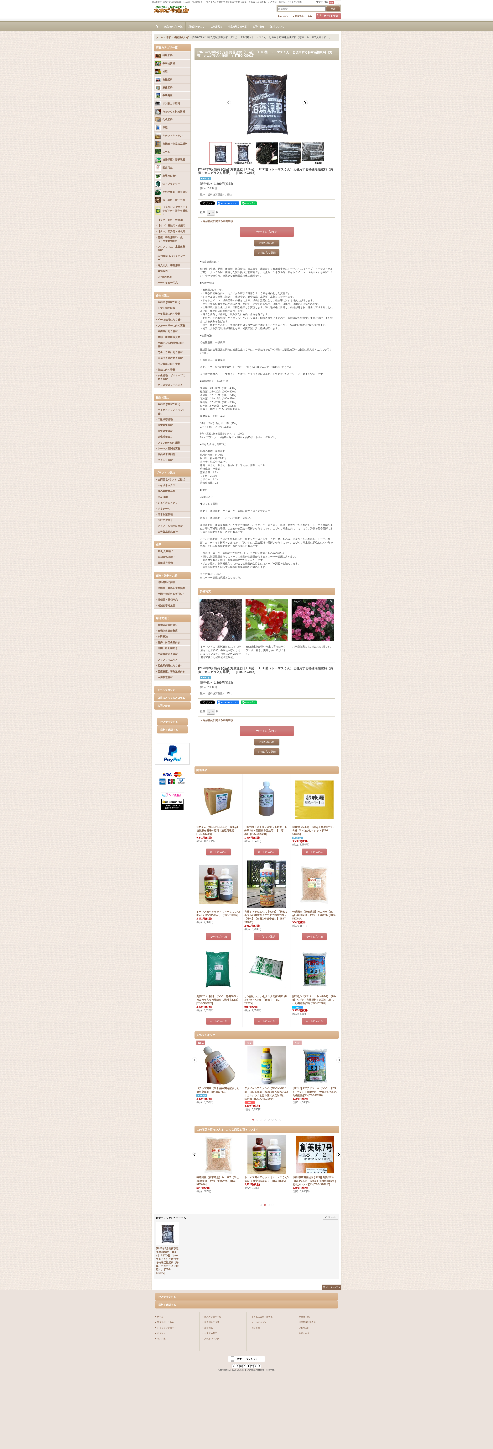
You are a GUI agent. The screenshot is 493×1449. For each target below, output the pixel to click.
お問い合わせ (266, 243)
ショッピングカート (166, 1328)
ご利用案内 (304, 1328)
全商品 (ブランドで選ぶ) (171, 479)
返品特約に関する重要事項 (218, 221)
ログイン (284, 16)
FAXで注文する (169, 721)
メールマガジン (166, 689)
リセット (332, 1217)
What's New (304, 1317)
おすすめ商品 (210, 1333)
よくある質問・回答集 (262, 1317)
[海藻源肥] (266, 102)
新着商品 (208, 1328)
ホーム (160, 1317)
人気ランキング (211, 1338)
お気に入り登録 (267, 252)
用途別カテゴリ (211, 1322)
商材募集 (256, 1328)
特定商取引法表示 (307, 1322)
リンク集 (161, 1338)
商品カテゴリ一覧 (212, 1317)
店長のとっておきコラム (171, 697)
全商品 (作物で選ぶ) (169, 302)
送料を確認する (169, 729)
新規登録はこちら (303, 16)
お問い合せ (164, 705)
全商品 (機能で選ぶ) (169, 404)
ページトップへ (333, 1287)
